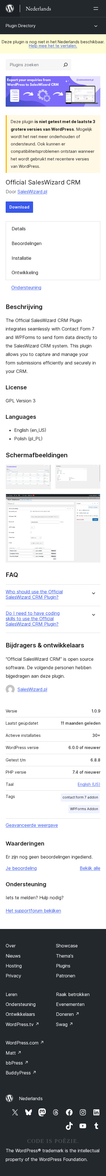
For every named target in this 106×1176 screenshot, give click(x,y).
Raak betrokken (73, 994)
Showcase (67, 945)
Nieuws (13, 956)
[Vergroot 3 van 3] (93, 501)
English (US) (89, 784)
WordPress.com (25, 1043)
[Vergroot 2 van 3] (93, 472)
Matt (13, 1053)
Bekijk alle (90, 868)
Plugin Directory (21, 25)
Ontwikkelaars (20, 1014)
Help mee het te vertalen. (53, 45)
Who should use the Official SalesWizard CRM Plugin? (34, 594)
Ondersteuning (26, 287)
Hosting (14, 966)
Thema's (64, 956)
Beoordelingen (27, 243)
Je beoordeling (21, 868)
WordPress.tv (22, 1024)
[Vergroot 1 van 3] (43, 472)
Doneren (67, 1014)
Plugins (63, 966)
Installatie (21, 258)
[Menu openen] (97, 8)
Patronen (65, 975)
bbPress (17, 1063)
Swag (64, 1024)
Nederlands (31, 1098)
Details (19, 228)
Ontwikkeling (25, 272)
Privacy (13, 975)
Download (19, 207)
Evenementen (70, 1004)
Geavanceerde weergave (32, 825)
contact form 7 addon (80, 797)
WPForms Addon (84, 809)
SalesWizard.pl (32, 191)
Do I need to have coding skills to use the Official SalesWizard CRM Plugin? (33, 619)
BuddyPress (21, 1073)
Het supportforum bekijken (33, 910)
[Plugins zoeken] (65, 64)
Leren (11, 994)
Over (11, 945)
